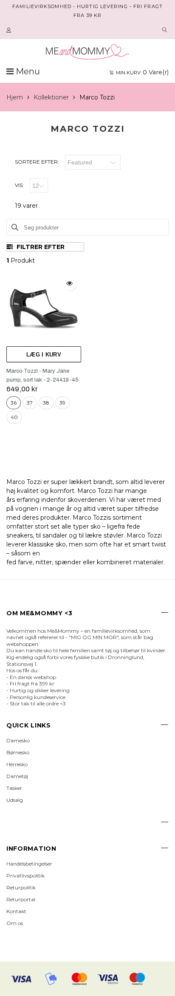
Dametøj (17, 776)
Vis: (19, 185)
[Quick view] (69, 283)
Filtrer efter (40, 247)
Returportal (20, 899)
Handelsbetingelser (29, 863)
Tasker (14, 788)
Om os (14, 923)
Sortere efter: (37, 161)
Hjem (14, 97)
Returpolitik (21, 887)
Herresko (17, 764)
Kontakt (16, 911)
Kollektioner (51, 97)
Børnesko (17, 752)
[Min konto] (9, 31)
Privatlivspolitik (25, 875)
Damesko (18, 740)
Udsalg (14, 800)
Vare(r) (142, 72)
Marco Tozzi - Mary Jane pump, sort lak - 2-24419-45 (42, 375)
